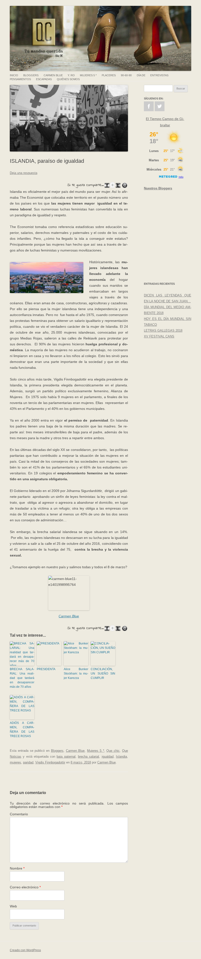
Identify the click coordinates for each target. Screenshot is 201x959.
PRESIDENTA (46, 669)
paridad (28, 762)
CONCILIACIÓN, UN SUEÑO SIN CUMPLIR (103, 673)
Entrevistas (159, 75)
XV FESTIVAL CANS (159, 336)
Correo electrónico (25, 887)
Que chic (113, 750)
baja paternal (66, 756)
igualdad (107, 756)
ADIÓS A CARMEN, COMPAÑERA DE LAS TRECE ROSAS (22, 729)
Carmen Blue (53, 75)
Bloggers (30, 75)
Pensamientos (20, 79)
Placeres (109, 75)
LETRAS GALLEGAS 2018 (163, 330)
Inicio (14, 75)
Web (13, 906)
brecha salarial (88, 756)
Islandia (121, 756)
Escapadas (44, 79)
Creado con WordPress (25, 950)
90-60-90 (126, 75)
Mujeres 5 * (88, 75)
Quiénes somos (68, 79)
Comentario (19, 814)
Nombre (17, 868)
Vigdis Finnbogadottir (50, 762)
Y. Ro (71, 75)
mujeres (15, 762)
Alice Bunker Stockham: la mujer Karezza (76, 673)
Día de (141, 75)
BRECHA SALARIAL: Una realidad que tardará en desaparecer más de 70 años (22, 677)
